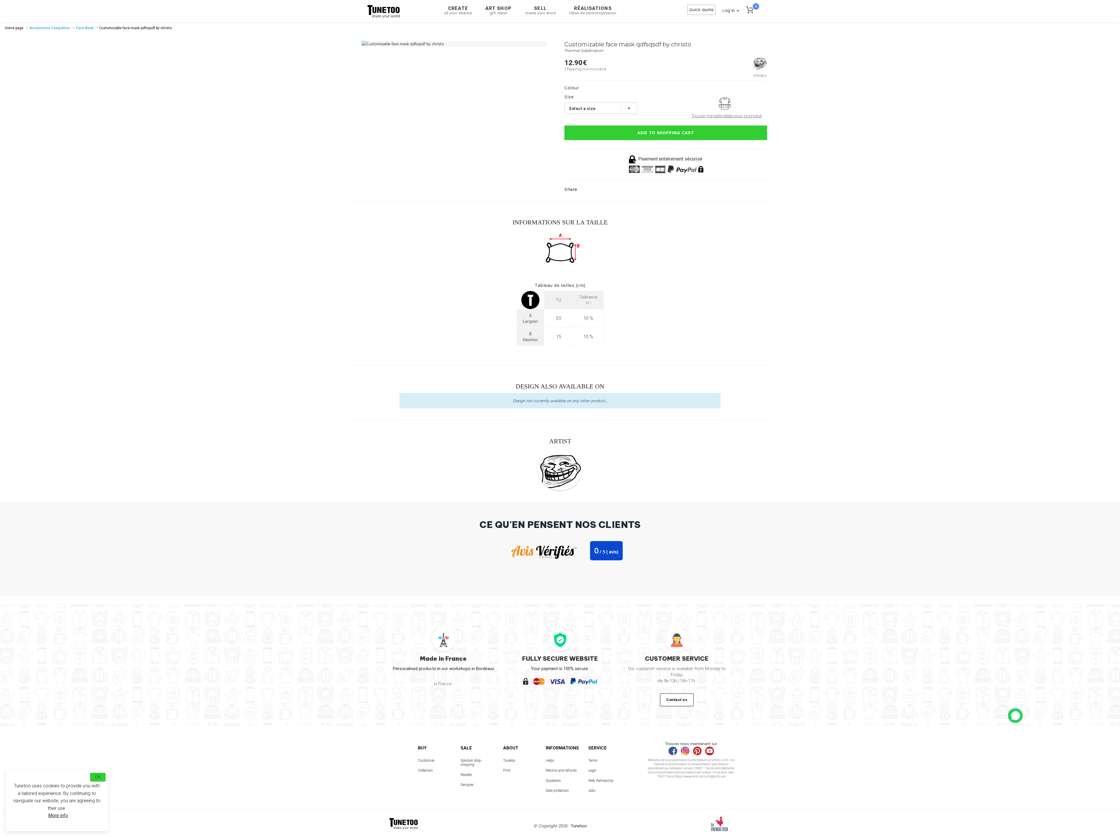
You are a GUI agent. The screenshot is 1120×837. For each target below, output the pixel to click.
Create (458, 10)
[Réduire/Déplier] (1015, 715)
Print (506, 770)
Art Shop (498, 10)
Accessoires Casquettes (49, 28)
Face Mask (85, 28)
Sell (540, 10)
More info (58, 815)
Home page (14, 28)
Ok (98, 777)
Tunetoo (509, 760)
